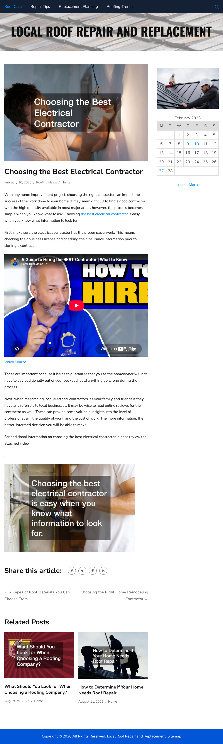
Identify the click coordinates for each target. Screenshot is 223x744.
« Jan (181, 184)
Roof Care (13, 6)
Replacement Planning (78, 6)
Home (65, 182)
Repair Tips (40, 6)
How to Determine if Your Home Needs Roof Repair (110, 690)
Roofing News (46, 182)
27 (161, 170)
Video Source (15, 361)
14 (170, 152)
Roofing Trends (120, 6)
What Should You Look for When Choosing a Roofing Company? (38, 689)
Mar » (193, 184)
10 (196, 143)
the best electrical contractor (104, 214)
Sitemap (174, 736)
